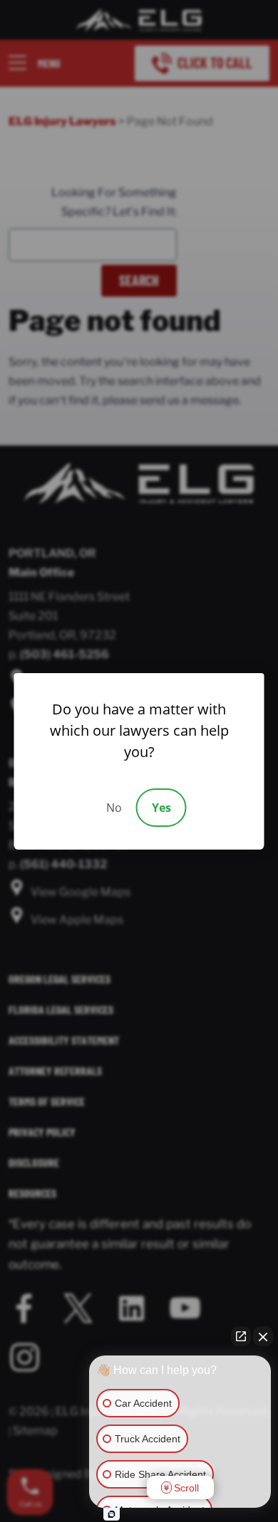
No (114, 807)
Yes (161, 807)
